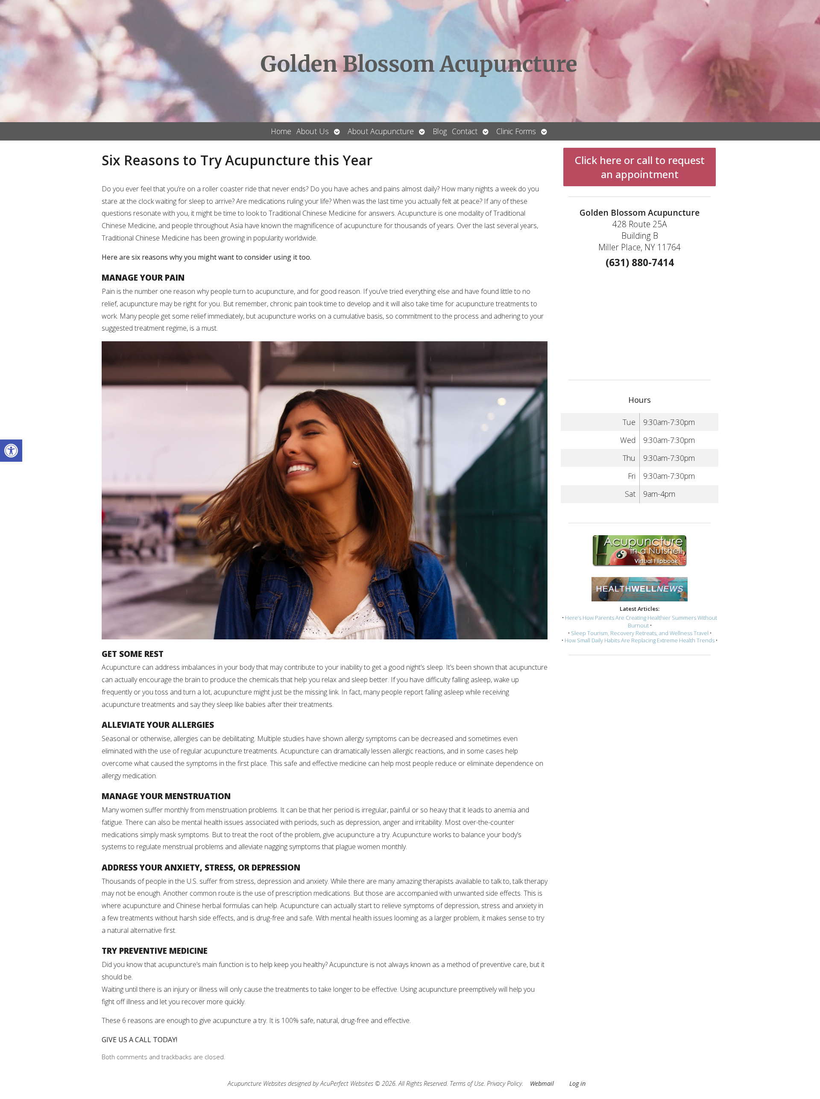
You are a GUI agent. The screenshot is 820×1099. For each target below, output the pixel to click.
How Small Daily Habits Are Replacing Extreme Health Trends (640, 640)
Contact (464, 131)
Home (281, 131)
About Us (312, 131)
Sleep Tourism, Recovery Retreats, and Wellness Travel (640, 633)
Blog (440, 131)
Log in (577, 1083)
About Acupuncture (381, 131)
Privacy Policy (504, 1083)
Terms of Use (467, 1083)
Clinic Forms (516, 131)
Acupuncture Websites (257, 1083)
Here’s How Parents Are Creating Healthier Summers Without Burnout (641, 621)
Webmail (542, 1083)
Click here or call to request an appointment (640, 167)
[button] (11, 451)
